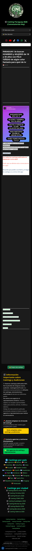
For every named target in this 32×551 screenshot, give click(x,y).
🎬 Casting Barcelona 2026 (16, 509)
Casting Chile (26, 521)
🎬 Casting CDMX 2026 (16, 498)
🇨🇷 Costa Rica (17, 465)
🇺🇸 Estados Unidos (20, 468)
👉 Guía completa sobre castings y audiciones (13, 431)
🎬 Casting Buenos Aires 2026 (16, 490)
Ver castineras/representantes (11, 320)
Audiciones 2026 (16, 538)
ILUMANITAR (7, 153)
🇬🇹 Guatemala (25, 470)
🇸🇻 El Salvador (7, 470)
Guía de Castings (21, 536)
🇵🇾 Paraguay (25, 475)
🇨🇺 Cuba (25, 465)
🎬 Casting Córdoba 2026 (16, 493)
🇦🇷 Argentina (9, 462)
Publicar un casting (8, 313)
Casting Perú (10, 524)
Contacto (5, 328)
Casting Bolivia (16, 528)
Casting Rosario (8, 534)
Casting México (21, 519)
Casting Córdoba (22, 531)
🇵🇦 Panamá (16, 475)
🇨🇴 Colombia (8, 465)
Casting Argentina (10, 519)
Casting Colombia (16, 521)
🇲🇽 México (23, 473)
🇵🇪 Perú (10, 478)
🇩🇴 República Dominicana (11, 481)
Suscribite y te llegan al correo (11, 317)
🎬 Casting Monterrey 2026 (16, 504)
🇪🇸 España (16, 470)
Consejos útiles (7, 324)
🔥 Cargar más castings (16, 367)
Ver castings (6, 309)
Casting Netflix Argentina (20, 534)
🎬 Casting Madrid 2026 (16, 506)
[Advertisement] (16, 85)
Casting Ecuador (21, 526)
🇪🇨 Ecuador (9, 468)
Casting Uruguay (20, 524)
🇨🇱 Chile (24, 462)
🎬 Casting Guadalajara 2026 (16, 501)
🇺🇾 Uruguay (25, 481)
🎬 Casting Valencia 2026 (16, 512)
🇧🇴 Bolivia (17, 462)
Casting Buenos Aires (10, 531)
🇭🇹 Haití (7, 473)
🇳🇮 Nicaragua (7, 475)
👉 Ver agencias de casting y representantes (15, 451)
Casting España (6, 521)
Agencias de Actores (10, 536)
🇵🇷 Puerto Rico (19, 478)
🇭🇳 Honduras (15, 473)
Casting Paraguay (10, 526)
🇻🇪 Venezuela (16, 483)
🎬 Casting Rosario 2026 (16, 496)
